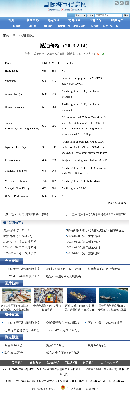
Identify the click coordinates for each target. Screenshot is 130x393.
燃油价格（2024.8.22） (18, 236)
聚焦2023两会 (97, 345)
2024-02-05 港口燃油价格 (83, 236)
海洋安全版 (79, 26)
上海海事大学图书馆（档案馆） (101, 369)
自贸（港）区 (110, 26)
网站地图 (71, 362)
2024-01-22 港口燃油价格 (20, 253)
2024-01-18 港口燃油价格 (83, 253)
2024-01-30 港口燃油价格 (83, 241)
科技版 (95, 26)
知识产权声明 (109, 362)
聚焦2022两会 (13, 352)
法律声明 (53, 362)
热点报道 (54, 20)
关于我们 (18, 362)
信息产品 (96, 20)
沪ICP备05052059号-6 (43, 388)
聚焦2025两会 (55, 345)
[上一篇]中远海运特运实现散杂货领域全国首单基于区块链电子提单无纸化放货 (95, 215)
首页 (11, 20)
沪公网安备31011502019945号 (82, 388)
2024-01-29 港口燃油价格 (20, 247)
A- (104, 53)
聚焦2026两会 (13, 345)
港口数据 (28, 35)
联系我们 (89, 362)
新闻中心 (33, 20)
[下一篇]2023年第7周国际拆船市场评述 (26, 214)
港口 (16, 35)
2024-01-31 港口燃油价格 (20, 241)
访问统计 (65, 374)
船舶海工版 (63, 26)
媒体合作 (117, 20)
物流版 (48, 26)
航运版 (17, 26)
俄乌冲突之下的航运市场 (62, 352)
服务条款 (35, 362)
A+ (98, 53)
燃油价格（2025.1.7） (17, 230)
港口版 (32, 26)
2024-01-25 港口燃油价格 (83, 247)
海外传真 (74, 20)
